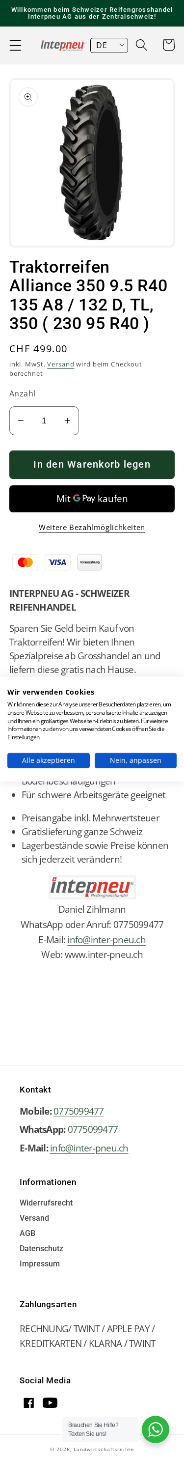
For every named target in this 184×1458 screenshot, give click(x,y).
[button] (15, 45)
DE (101, 45)
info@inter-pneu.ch (106, 939)
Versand (60, 364)
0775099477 (78, 1111)
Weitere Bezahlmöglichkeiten (92, 527)
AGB (27, 1234)
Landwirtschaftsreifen (103, 1449)
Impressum (40, 1264)
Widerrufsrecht (46, 1203)
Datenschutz (41, 1249)
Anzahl (22, 393)
